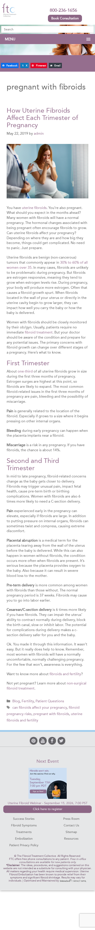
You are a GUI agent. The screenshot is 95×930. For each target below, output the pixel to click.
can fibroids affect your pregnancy (39, 707)
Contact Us (71, 825)
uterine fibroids (34, 208)
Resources (71, 839)
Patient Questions (50, 701)
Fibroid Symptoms (24, 825)
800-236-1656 (63, 10)
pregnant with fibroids (51, 714)
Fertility (28, 701)
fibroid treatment (39, 332)
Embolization (24, 839)
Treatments (24, 832)
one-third (25, 371)
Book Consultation (65, 18)
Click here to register (47, 809)
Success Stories (23, 819)
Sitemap (71, 832)
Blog (16, 701)
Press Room (71, 819)
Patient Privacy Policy (23, 845)
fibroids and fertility (65, 674)
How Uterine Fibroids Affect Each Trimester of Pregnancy (42, 117)
